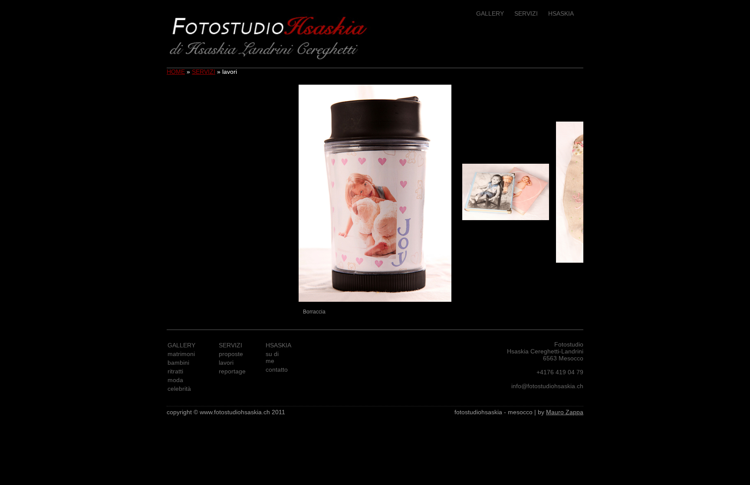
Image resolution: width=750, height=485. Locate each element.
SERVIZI (526, 13)
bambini (178, 362)
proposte (231, 353)
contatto (277, 369)
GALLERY (490, 13)
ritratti (175, 371)
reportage (232, 371)
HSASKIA (561, 13)
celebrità (179, 388)
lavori (226, 362)
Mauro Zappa (564, 412)
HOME (176, 71)
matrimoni (181, 353)
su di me (272, 357)
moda (175, 379)
